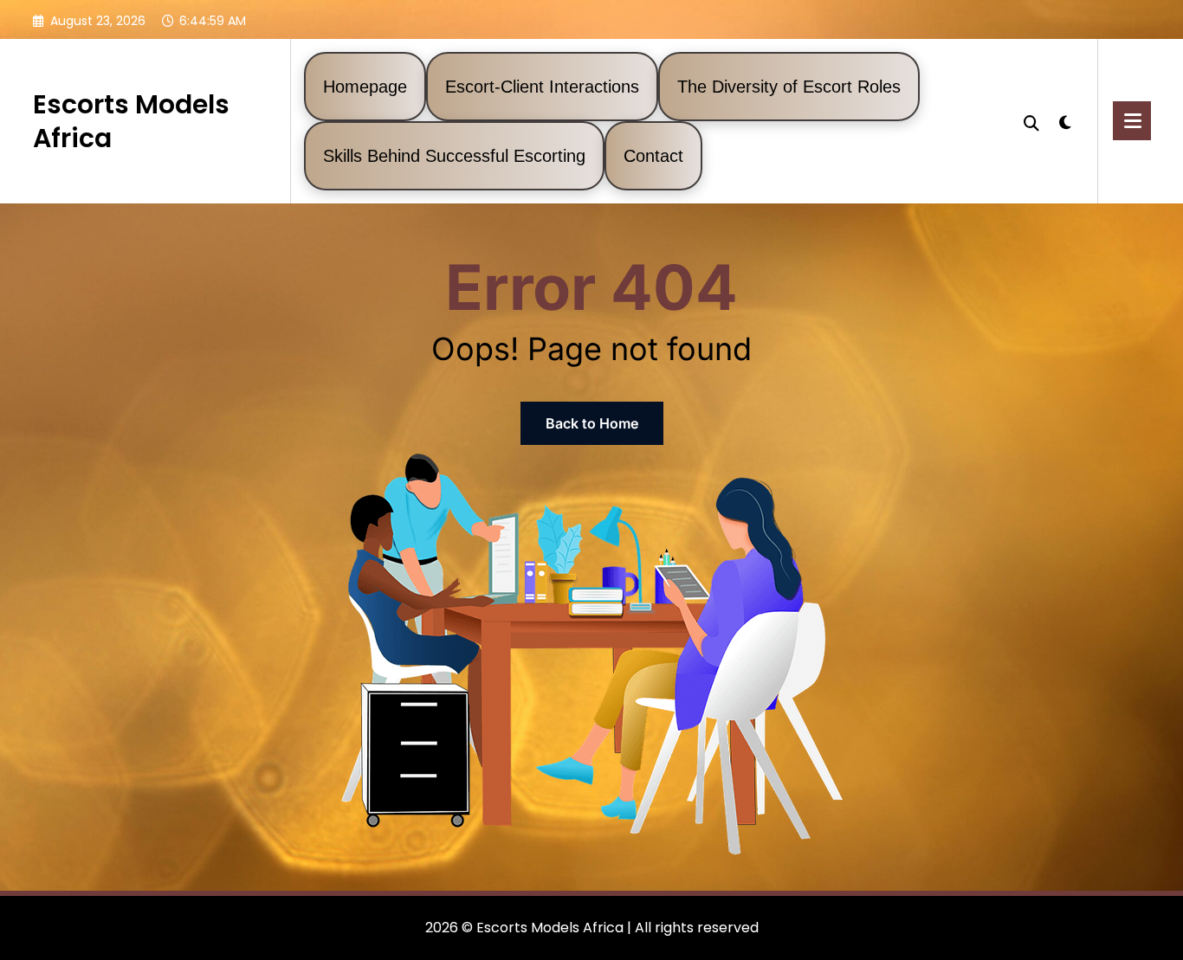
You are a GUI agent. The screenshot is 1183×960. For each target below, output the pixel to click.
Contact (653, 155)
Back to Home (592, 423)
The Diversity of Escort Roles (789, 86)
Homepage (365, 86)
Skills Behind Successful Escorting (454, 155)
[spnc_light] (1065, 120)
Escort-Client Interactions (542, 86)
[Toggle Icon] (1132, 120)
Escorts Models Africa (131, 121)
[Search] (1031, 121)
